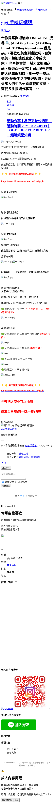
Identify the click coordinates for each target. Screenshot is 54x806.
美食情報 (24, 96)
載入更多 (6, 468)
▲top (3, 462)
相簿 (9, 101)
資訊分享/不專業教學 (29, 457)
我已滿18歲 (7, 800)
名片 (9, 108)
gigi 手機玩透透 (17, 22)
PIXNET (13, 762)
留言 (34, 445)
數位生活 (23, 453)
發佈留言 (6, 486)
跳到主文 (5, 30)
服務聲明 (31, 765)
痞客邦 (28, 445)
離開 (16, 800)
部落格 (10, 105)
